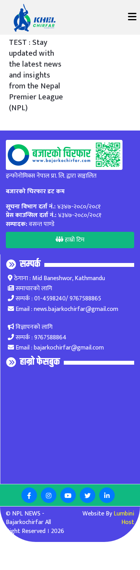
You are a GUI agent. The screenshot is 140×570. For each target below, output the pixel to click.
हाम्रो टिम (73, 240)
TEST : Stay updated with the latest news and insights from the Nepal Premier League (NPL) (36, 75)
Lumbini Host (124, 518)
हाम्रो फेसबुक (40, 362)
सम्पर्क (30, 264)
